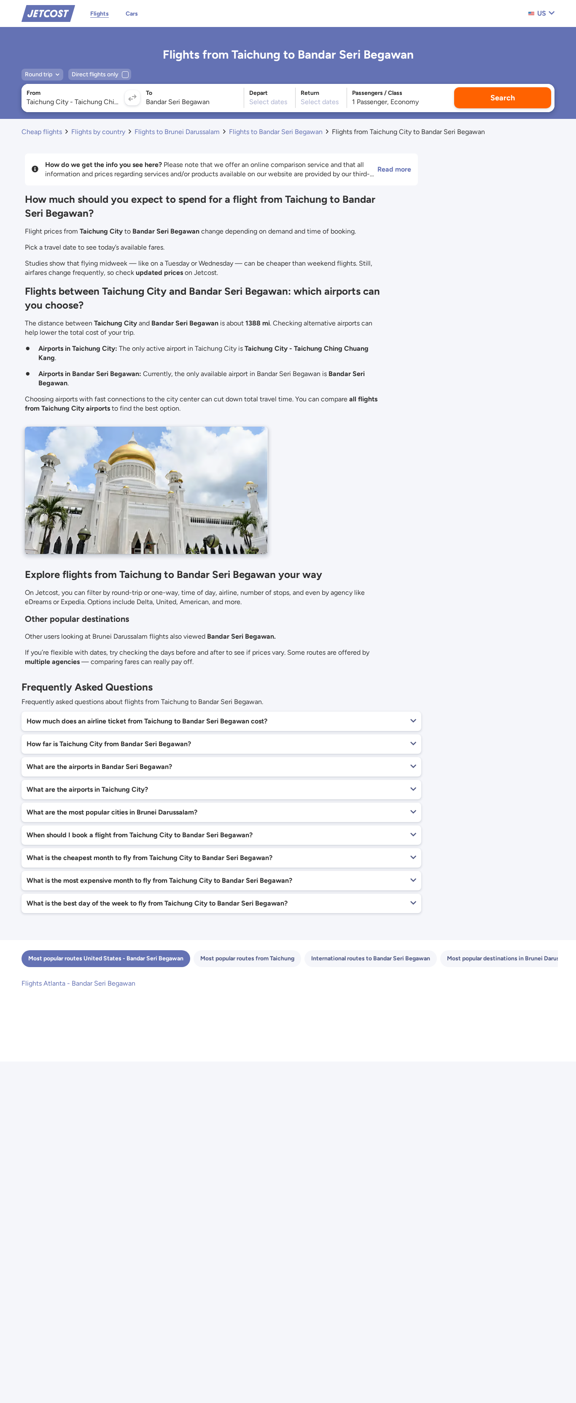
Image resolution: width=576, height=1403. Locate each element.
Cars (132, 13)
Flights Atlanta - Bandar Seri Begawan (78, 983)
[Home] (48, 13)
